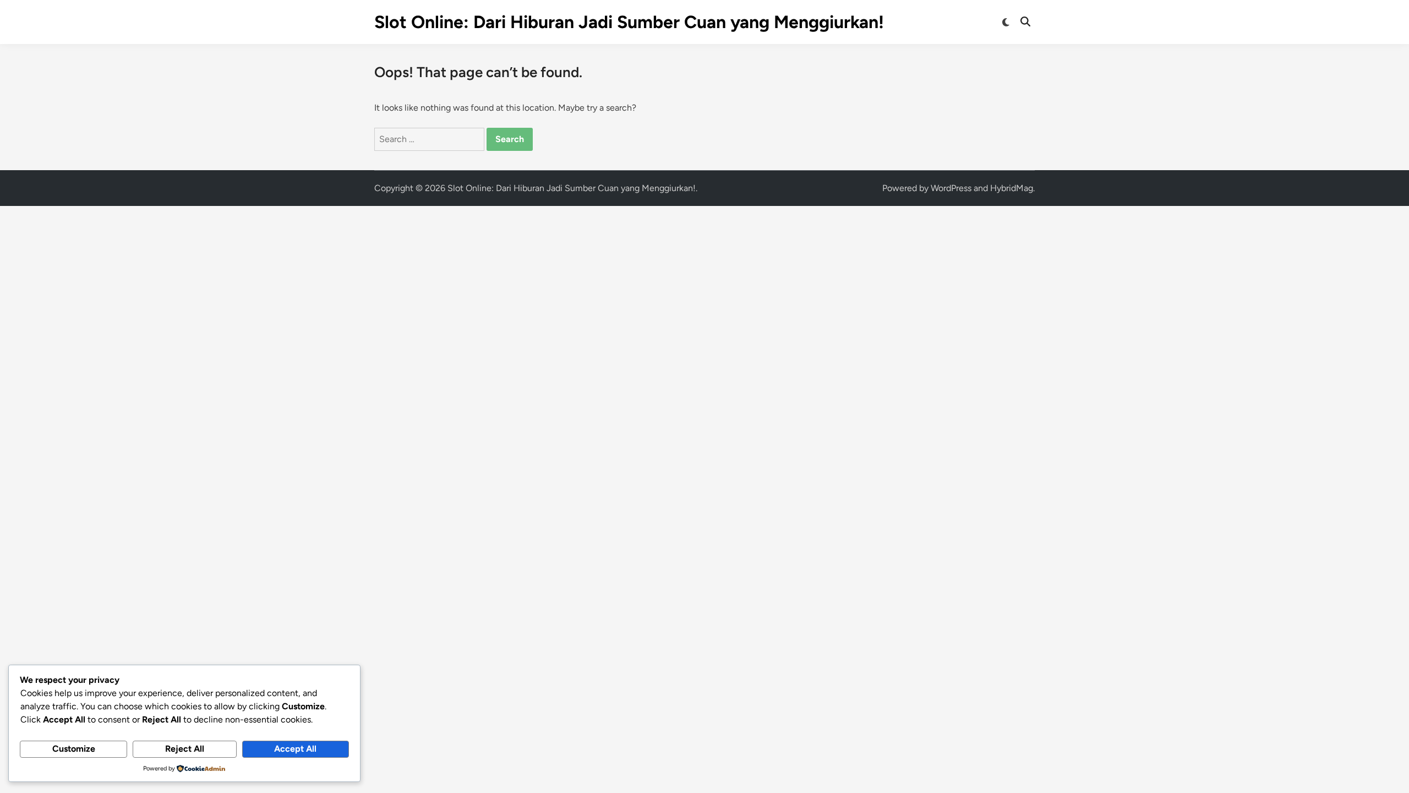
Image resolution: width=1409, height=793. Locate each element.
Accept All (295, 748)
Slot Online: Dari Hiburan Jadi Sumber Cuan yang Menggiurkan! (629, 22)
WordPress (951, 188)
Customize (73, 748)
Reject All (184, 748)
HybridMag (1011, 188)
